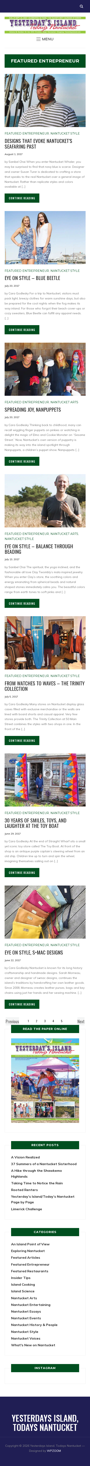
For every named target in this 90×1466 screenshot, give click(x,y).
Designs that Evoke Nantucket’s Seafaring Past (38, 143)
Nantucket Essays (26, 1311)
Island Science (23, 1291)
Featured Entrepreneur (27, 133)
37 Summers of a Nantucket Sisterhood (44, 1164)
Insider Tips (21, 1278)
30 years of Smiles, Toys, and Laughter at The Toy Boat (35, 822)
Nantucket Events (26, 1318)
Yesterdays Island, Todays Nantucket (45, 1422)
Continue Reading (22, 198)
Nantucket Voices (25, 1338)
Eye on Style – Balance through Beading (39, 548)
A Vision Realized (25, 1157)
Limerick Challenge (26, 1209)
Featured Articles (25, 1257)
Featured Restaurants (29, 1271)
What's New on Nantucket (33, 1345)
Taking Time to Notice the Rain (37, 1183)
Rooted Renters (24, 1190)
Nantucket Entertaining (30, 1305)
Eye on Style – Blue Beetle (32, 277)
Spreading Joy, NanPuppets (33, 409)
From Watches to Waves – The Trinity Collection (45, 685)
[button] (45, 39)
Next (81, 1021)
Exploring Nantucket (28, 1251)
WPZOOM (54, 1451)
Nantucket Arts (64, 402)
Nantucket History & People (34, 1325)
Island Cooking (23, 1284)
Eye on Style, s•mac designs (34, 952)
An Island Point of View (30, 1244)
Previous (12, 1021)
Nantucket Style (65, 133)
